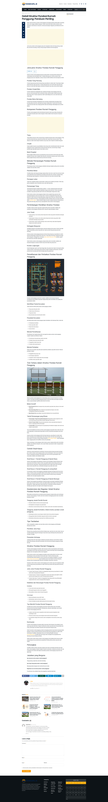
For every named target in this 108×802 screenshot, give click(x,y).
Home (25, 9)
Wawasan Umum (60, 791)
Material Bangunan (53, 791)
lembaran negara (33, 200)
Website (45, 762)
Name (23, 757)
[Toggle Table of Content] (34, 71)
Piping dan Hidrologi (60, 782)
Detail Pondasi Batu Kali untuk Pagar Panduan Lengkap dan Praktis (35, 698)
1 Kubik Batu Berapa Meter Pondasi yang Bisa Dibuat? (57, 713)
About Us (61, 4)
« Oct (67, 799)
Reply (27, 733)
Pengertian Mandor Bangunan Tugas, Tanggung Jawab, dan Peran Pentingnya (35, 706)
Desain (39, 9)
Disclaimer (70, 4)
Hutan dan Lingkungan (53, 782)
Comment (24, 743)
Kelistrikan (53, 788)
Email (23, 762)
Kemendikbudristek (31, 634)
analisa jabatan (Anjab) (52, 438)
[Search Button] (84, 10)
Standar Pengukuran (60, 788)
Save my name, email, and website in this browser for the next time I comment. (37, 767)
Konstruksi (59, 9)
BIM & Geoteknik (32, 9)
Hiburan (45, 791)
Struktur (70, 9)
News (64, 9)
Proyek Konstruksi (60, 785)
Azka (31, 681)
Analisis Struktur (27, 13)
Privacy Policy (75, 4)
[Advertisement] (45, 37)
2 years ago (34, 724)
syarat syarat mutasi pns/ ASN (50, 237)
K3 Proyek (45, 9)
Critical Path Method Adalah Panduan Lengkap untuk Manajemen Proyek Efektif (57, 699)
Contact (65, 4)
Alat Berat (46, 782)
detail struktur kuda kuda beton (33, 559)
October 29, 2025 (33, 700)
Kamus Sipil (51, 9)
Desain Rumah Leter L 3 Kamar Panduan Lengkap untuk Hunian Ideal (57, 706)
